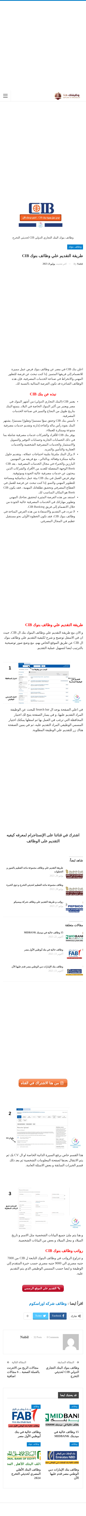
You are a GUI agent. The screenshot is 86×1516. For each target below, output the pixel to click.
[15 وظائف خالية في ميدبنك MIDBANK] (74, 937)
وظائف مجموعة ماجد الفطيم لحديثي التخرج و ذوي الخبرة (34, 885)
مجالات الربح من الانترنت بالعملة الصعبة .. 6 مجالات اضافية (23, 1372)
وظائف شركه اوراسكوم (48, 1303)
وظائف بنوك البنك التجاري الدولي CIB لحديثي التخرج (62, 1372)
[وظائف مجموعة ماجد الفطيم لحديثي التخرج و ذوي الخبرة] (74, 889)
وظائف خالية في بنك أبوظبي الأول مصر (43, 949)
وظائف (74, 1406)
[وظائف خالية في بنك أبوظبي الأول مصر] (74, 954)
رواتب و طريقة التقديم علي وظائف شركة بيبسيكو (38, 901)
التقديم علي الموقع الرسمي (40, 1288)
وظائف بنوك (75, 247)
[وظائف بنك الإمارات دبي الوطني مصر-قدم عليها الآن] (74, 971)
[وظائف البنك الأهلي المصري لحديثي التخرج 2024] (24, 1454)
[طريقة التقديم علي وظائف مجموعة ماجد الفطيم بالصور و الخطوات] (74, 872)
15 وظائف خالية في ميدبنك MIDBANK (43, 932)
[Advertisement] (43, 45)
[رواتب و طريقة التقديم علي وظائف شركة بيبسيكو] (74, 906)
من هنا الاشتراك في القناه (40, 1083)
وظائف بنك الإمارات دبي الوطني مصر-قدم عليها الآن (37, 966)
